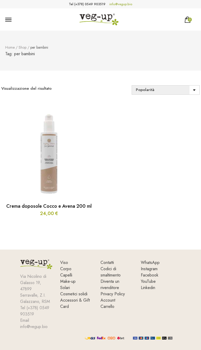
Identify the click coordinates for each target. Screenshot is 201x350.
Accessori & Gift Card (75, 303)
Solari (65, 288)
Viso (64, 262)
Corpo (65, 269)
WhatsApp (150, 262)
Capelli (66, 275)
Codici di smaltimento (110, 272)
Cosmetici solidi (73, 294)
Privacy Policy (112, 294)
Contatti (107, 262)
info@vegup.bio (120, 4)
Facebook (149, 275)
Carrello (107, 306)
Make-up (68, 281)
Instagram (149, 269)
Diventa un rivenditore (109, 284)
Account (107, 300)
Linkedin (148, 288)
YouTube (148, 281)
